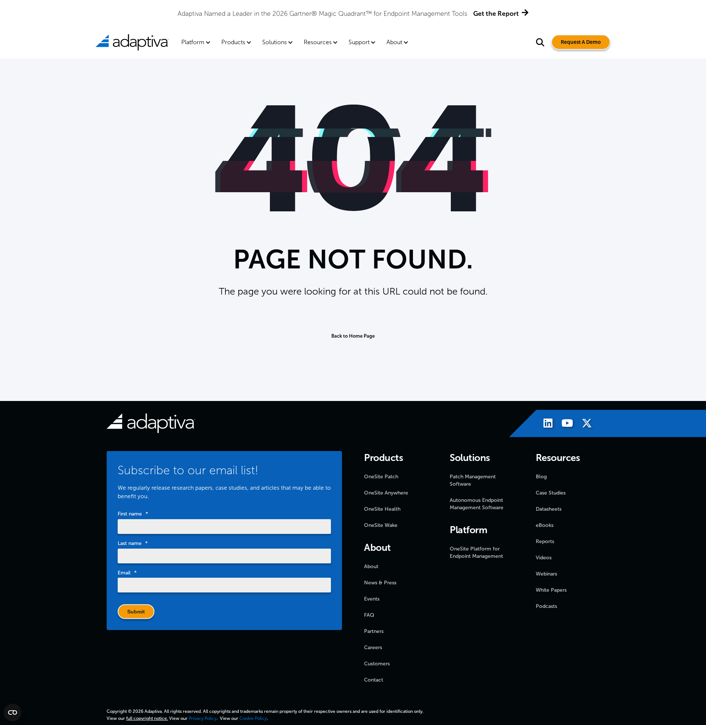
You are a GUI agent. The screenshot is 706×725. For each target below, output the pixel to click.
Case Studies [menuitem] (551, 493)
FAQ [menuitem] (369, 615)
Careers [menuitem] (373, 647)
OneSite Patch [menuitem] (381, 477)
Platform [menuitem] (192, 42)
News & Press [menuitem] (380, 583)
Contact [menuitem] (373, 680)
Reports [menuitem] (545, 541)
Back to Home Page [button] (353, 336)
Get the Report (496, 14)
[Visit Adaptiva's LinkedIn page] (544, 424)
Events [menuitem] (371, 599)
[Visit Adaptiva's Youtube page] (563, 424)
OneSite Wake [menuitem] (380, 525)
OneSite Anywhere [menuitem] (386, 493)
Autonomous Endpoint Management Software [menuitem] (476, 504)
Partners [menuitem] (374, 631)
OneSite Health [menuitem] (382, 509)
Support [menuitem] (359, 42)
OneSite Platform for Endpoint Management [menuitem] (476, 552)
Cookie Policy (253, 718)
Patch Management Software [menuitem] (473, 480)
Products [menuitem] (233, 42)
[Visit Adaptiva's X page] (583, 424)
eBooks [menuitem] (544, 525)
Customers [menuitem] (377, 664)
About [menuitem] (394, 42)
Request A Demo (581, 42)
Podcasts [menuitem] (546, 606)
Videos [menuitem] (544, 558)
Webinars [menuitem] (546, 574)
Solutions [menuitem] (274, 42)
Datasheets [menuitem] (548, 509)
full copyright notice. (147, 718)
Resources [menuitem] (318, 42)
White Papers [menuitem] (551, 590)
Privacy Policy (203, 718)
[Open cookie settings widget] (12, 712)
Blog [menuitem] (541, 477)
